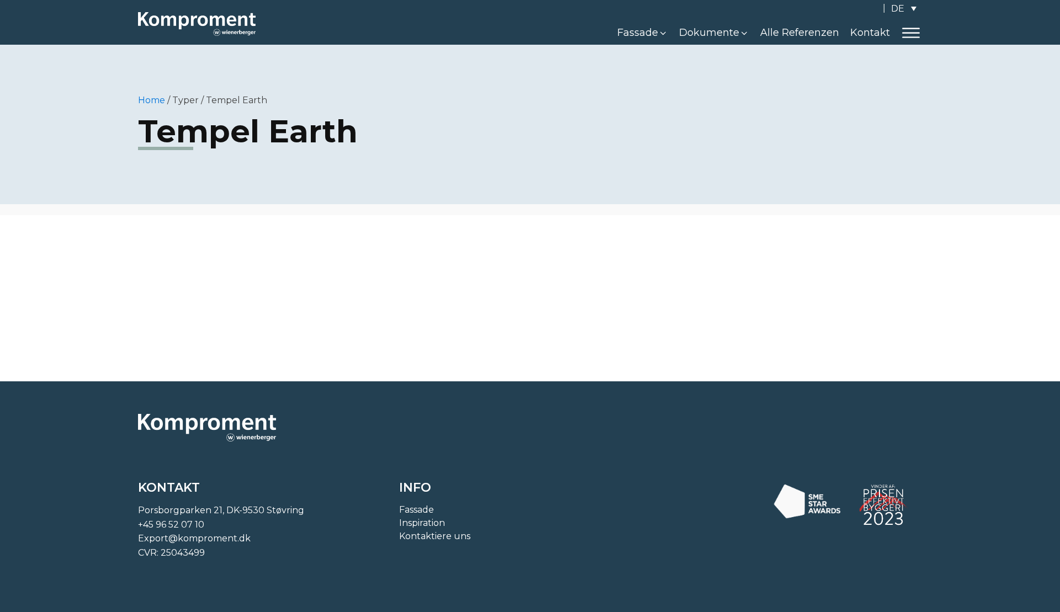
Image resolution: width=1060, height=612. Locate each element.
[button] (643, 33)
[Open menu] (911, 33)
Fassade (416, 509)
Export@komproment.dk (194, 538)
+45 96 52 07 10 (171, 524)
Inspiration (422, 523)
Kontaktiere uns (434, 536)
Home (151, 100)
